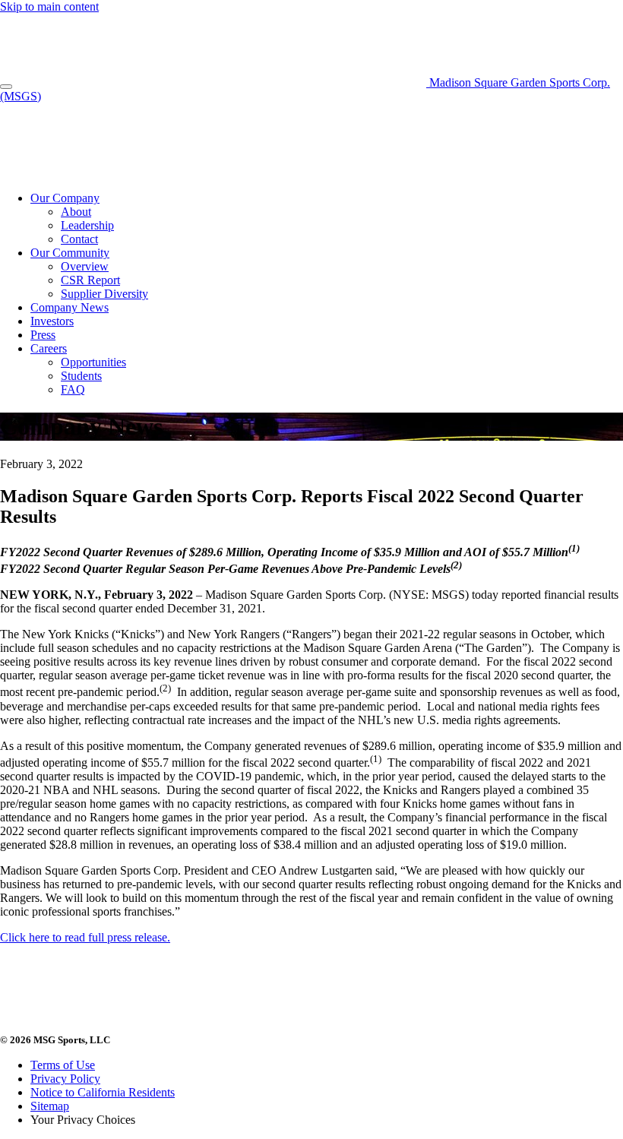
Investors (52, 321)
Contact (79, 239)
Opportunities (93, 362)
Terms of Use (62, 1064)
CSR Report (90, 280)
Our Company (65, 197)
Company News (69, 307)
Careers (48, 348)
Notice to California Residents (102, 1092)
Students (81, 375)
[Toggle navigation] (6, 86)
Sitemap (49, 1105)
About (76, 211)
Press (42, 334)
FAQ (73, 389)
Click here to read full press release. (85, 937)
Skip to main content (49, 6)
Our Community (69, 252)
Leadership (87, 225)
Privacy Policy (65, 1078)
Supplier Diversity (104, 293)
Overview (85, 266)
